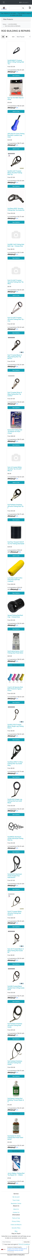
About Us (16, 1209)
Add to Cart (16, 111)
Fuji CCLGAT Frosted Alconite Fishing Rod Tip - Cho (16, 319)
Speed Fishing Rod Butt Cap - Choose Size (15, 616)
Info (17, 71)
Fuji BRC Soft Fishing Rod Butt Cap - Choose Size (16, 245)
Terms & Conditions (24, 1244)
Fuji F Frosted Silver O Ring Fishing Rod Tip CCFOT (15, 394)
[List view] (6, 36)
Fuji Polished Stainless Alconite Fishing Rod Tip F (15, 506)
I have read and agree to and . (16, 1245)
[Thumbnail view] (3, 36)
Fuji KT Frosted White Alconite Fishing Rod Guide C (15, 913)
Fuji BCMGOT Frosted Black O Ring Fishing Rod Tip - (16, 62)
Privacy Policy (16, 1221)
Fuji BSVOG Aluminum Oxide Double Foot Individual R (15, 875)
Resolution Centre (16, 1203)
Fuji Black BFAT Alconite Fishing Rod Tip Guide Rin (16, 209)
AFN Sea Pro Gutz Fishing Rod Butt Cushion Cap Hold (16, 135)
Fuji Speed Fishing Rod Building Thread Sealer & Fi (16, 1100)
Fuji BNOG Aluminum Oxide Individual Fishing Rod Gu (15, 838)
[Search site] (23, 8)
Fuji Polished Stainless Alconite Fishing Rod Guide (15, 1025)
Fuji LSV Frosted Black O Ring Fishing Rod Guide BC (16, 950)
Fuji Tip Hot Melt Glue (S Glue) (15, 98)
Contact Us (16, 1212)
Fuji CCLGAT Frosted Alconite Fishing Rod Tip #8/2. (15, 282)
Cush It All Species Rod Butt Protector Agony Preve (15, 688)
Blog (16, 1231)
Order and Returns (16, 1224)
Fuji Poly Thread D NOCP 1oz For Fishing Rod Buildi (16, 543)
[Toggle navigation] (3, 2)
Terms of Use (16, 1218)
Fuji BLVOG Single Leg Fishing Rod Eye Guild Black (15, 801)
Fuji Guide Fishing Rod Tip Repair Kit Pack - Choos (15, 431)
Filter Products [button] (8, 19)
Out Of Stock (16, 665)
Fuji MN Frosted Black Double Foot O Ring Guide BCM (16, 987)
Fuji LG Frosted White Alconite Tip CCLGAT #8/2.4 (15, 468)
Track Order (16, 1200)
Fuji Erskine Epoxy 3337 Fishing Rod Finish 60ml (15, 652)
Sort (13, 36)
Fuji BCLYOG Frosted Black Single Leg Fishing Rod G (16, 726)
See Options (16, 75)
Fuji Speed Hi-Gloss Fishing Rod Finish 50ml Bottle (15, 1137)
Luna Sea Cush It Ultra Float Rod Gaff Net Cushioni (15, 579)
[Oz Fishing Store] (4, 8)
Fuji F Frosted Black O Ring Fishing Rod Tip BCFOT (15, 356)
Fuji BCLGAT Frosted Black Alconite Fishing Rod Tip (15, 172)
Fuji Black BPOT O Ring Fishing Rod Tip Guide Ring (15, 763)
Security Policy (16, 1228)
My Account (16, 1197)
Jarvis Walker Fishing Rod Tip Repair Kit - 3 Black (16, 1174)
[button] (24, 2)
